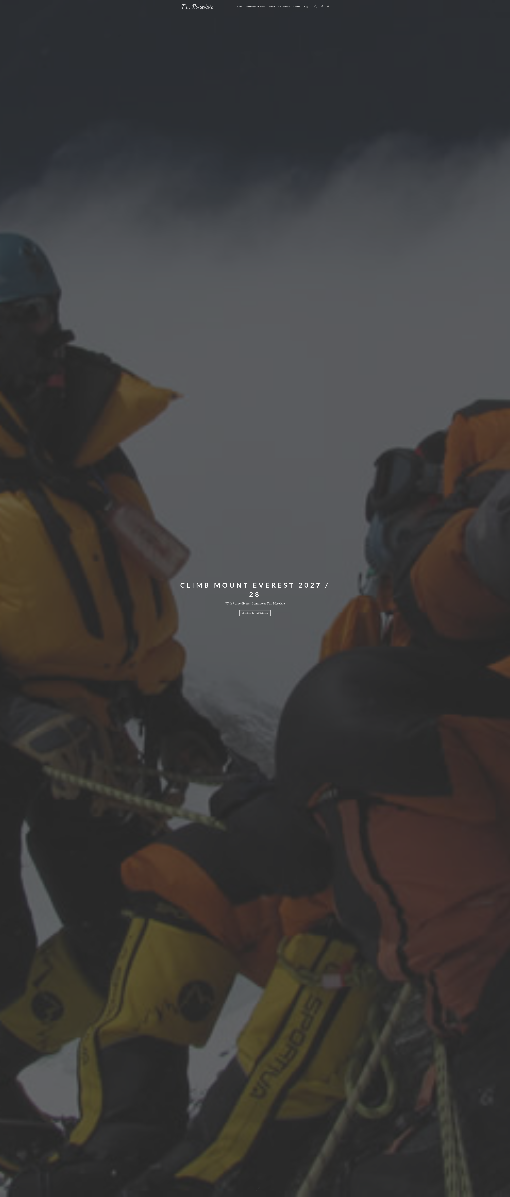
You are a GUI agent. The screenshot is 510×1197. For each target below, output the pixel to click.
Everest (272, 6)
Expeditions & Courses (255, 6)
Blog (306, 6)
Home (239, 6)
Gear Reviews (284, 6)
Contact (297, 6)
